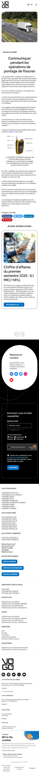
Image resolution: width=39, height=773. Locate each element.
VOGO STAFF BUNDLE (10, 540)
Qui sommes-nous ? (9, 544)
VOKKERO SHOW (8, 504)
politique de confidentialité (16, 457)
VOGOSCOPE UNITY (9, 525)
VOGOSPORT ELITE (9, 517)
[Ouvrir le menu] (36, 4)
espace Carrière (10, 574)
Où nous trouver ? (8, 546)
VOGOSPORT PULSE (9, 521)
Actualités (5, 550)
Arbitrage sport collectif (10, 591)
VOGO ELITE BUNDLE (10, 538)
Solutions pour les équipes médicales (14, 604)
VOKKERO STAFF (8, 497)
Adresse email (12, 421)
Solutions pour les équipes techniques (15, 648)
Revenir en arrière (10, 52)
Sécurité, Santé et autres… (11, 639)
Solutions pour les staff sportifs (12, 606)
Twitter (19, 216)
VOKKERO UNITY (8, 499)
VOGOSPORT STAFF (9, 519)
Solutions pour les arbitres (11, 602)
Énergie (4, 633)
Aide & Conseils (7, 548)
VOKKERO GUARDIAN (10, 501)
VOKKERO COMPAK (9, 508)
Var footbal (5, 589)
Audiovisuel (20, 437)
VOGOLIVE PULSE (8, 523)
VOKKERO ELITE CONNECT (12, 495)
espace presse (9, 561)
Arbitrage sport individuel (10, 593)
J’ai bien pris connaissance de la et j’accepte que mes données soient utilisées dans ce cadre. (19, 458)
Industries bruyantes (9, 637)
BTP (3, 631)
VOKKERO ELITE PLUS (10, 493)
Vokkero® (11, 132)
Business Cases (7, 552)
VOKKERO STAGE (8, 506)
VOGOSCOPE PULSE (9, 529)
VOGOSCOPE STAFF (9, 527)
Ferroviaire (5, 635)
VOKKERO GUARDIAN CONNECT (14, 503)
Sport (11, 437)
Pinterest (7, 220)
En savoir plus (15, 305)
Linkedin (29, 216)
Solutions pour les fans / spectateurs (14, 608)
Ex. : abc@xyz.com (13, 430)
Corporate (19, 439)
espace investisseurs (12, 568)
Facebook (7, 216)
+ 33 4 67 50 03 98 (7, 691)
